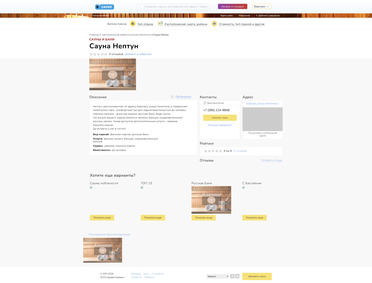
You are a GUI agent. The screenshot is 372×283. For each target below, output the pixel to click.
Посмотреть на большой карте (262, 134)
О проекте (157, 273)
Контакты (136, 277)
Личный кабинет (100, 15)
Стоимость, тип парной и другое (242, 24)
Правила (149, 277)
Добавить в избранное (138, 54)
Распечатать (183, 96)
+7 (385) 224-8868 (216, 110)
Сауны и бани (102, 39)
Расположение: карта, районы (186, 24)
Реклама (136, 273)
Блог (146, 273)
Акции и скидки (232, 6)
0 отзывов (240, 151)
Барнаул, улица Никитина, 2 (262, 103)
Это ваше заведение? (220, 125)
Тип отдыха (145, 24)
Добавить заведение (269, 15)
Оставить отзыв (271, 160)
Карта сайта (226, 15)
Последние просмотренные (109, 234)
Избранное (244, 15)
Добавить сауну (257, 276)
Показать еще (102, 217)
